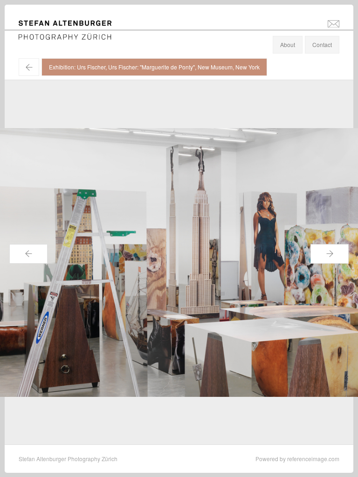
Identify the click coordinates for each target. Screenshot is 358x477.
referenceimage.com (313, 459)
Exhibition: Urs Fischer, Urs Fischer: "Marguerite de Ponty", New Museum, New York (154, 67)
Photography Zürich (44, 35)
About (287, 44)
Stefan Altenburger (71, 25)
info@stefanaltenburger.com (333, 23)
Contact (322, 44)
